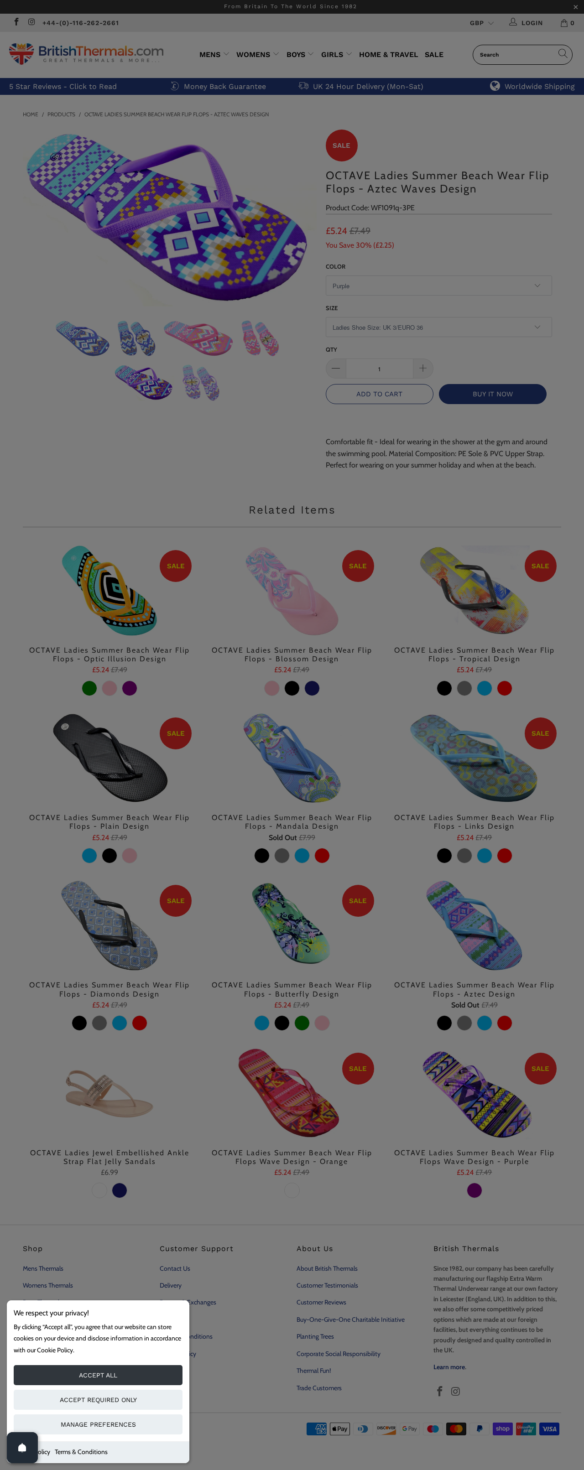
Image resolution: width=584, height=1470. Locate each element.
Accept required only (98, 1399)
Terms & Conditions (81, 1452)
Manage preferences (98, 1424)
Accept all (98, 1375)
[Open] (22, 1447)
